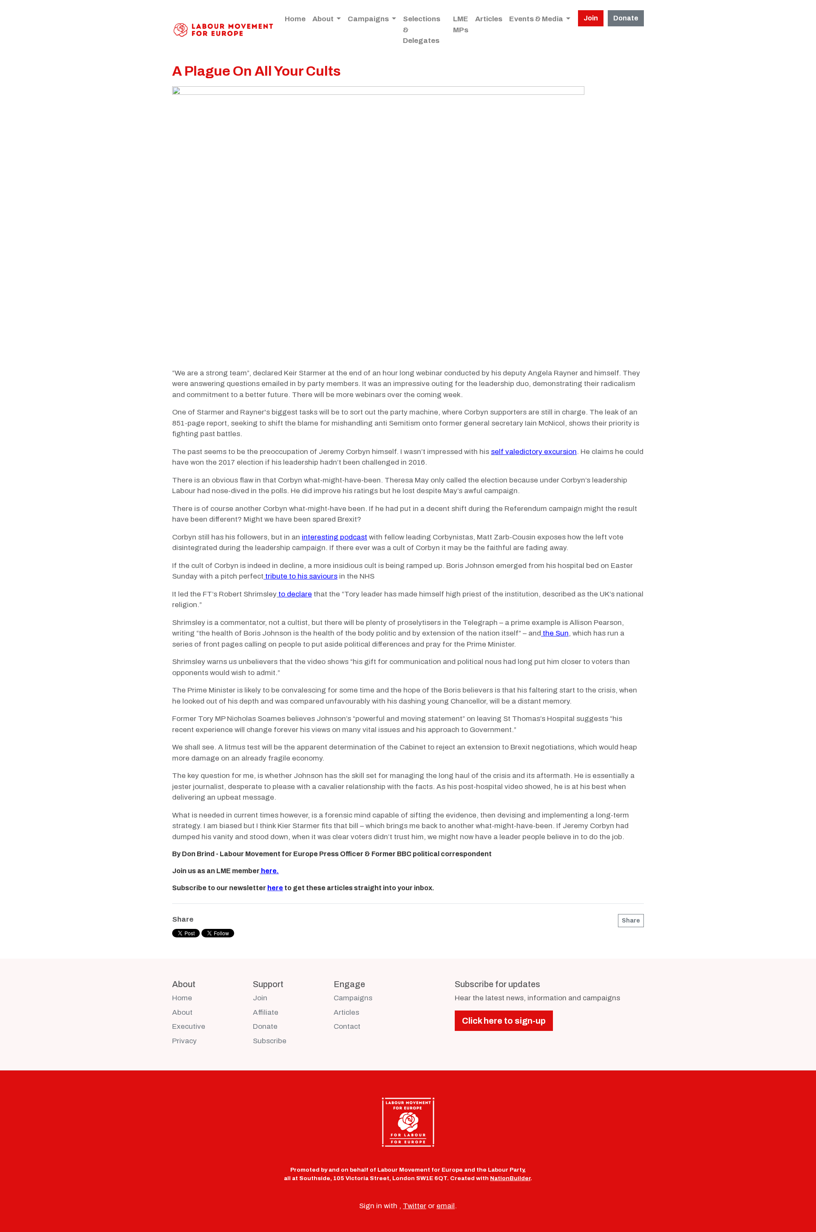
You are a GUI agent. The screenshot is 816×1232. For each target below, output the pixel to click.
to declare (295, 594)
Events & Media (536, 19)
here (275, 887)
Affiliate (265, 1012)
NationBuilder (510, 1178)
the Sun (556, 633)
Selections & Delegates (421, 30)
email (445, 1206)
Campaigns (369, 19)
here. (270, 870)
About (323, 19)
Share (631, 920)
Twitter (414, 1206)
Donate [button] (625, 18)
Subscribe (269, 1041)
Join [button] (591, 18)
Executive (188, 1026)
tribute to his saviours (301, 576)
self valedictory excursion (534, 452)
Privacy (184, 1041)
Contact (347, 1026)
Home (295, 19)
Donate (265, 1026)
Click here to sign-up (504, 1020)
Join (260, 998)
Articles (488, 19)
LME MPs (460, 24)
